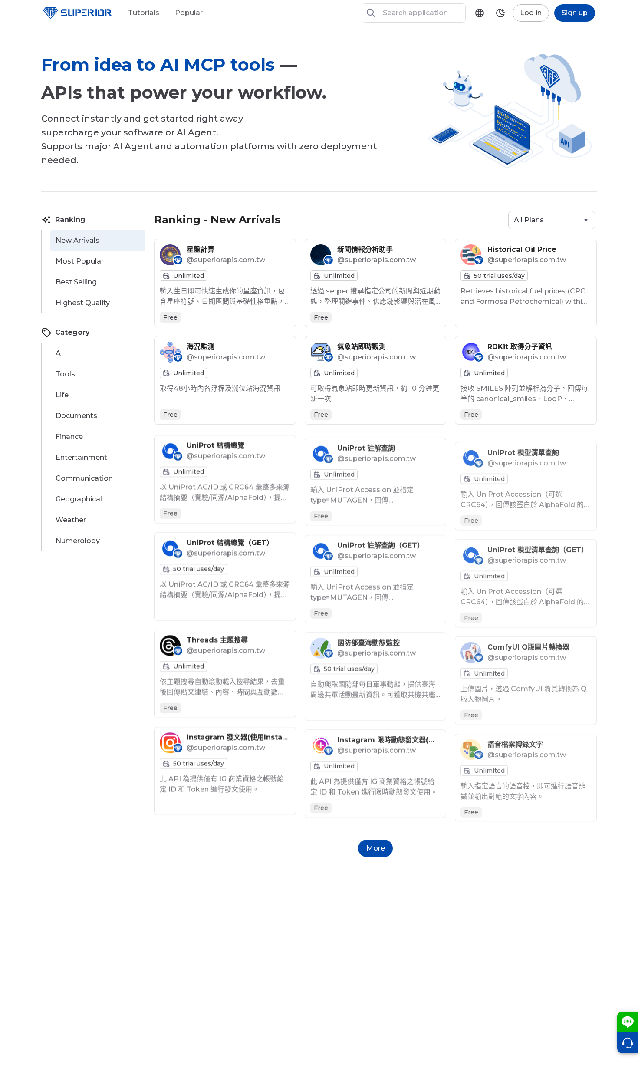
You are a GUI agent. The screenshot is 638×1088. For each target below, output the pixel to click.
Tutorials (143, 13)
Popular (189, 13)
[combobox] (552, 220)
